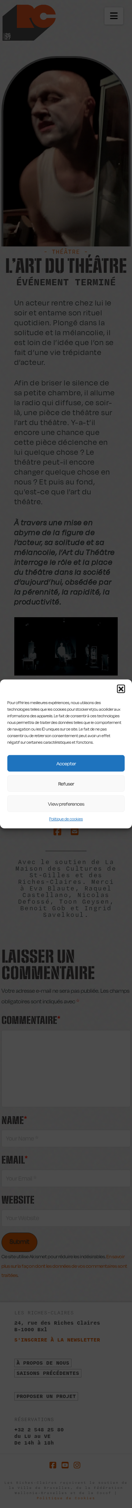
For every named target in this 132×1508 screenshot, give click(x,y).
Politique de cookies (66, 819)
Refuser (66, 783)
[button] (121, 688)
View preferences (66, 803)
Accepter (66, 763)
